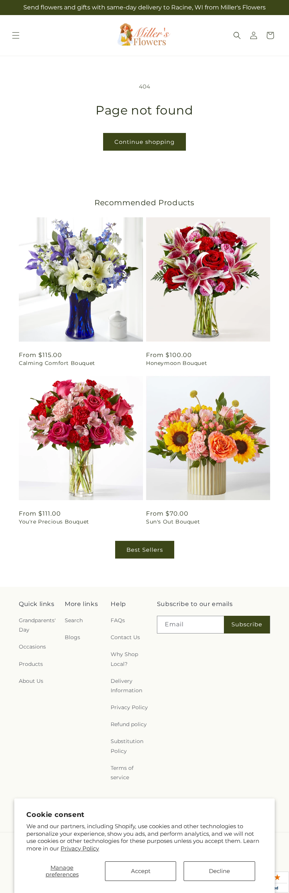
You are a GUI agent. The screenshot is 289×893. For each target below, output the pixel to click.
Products (31, 664)
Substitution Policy (127, 746)
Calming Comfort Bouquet (57, 363)
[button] (16, 35)
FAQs (118, 620)
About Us (31, 681)
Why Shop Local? (124, 659)
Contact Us (125, 637)
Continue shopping (144, 141)
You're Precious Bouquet (54, 521)
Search (74, 620)
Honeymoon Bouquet (176, 363)
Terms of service (122, 773)
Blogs (72, 637)
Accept (141, 871)
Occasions (32, 646)
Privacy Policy (80, 848)
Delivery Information (126, 686)
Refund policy (129, 724)
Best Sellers (144, 549)
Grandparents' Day (37, 625)
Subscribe (246, 624)
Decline (219, 871)
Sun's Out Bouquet (173, 521)
